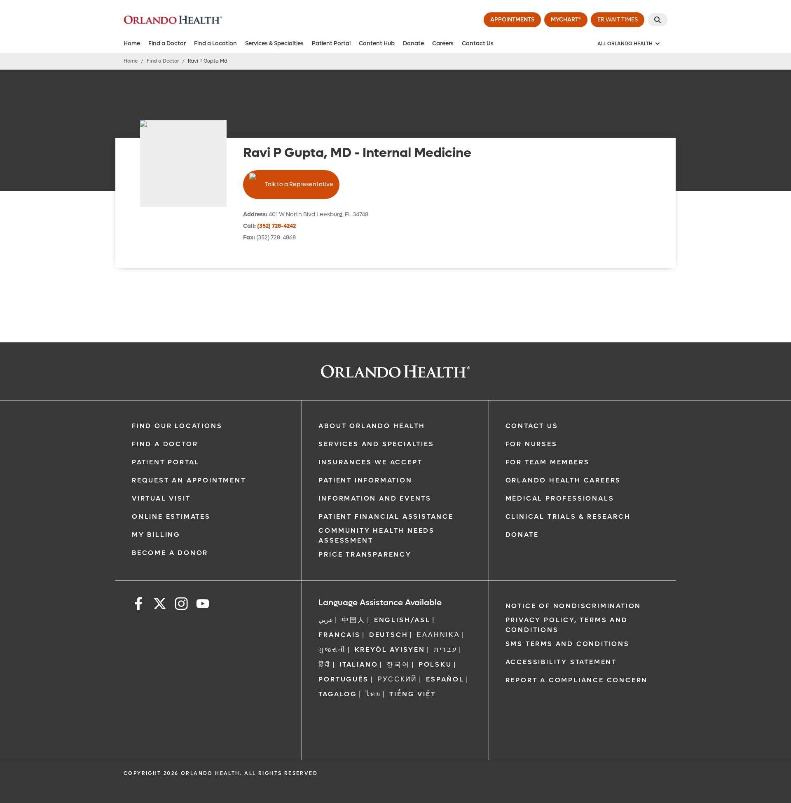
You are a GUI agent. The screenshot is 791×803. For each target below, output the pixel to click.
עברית (445, 649)
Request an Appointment (189, 480)
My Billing (156, 534)
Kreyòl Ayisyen (390, 649)
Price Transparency (364, 554)
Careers (443, 43)
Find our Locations (177, 425)
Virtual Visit (161, 498)
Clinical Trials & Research (568, 516)
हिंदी (324, 664)
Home (132, 43)
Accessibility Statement (561, 662)
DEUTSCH (388, 634)
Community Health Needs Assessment (376, 535)
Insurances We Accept (370, 462)
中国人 (353, 620)
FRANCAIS (339, 634)
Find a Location (215, 43)
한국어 (398, 664)
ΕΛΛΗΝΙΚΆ (438, 634)
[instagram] (181, 605)
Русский (397, 679)
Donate (413, 43)
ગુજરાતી (332, 649)
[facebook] (138, 605)
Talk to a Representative (299, 184)
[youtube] (202, 605)
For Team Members (547, 462)
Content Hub (377, 43)
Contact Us (478, 43)
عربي (325, 620)
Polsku (435, 664)
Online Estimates (171, 516)
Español (445, 679)
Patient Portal (331, 43)
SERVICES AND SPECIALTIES (376, 444)
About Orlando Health (371, 425)
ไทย (373, 694)
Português (343, 679)
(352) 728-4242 (276, 226)
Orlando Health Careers (563, 480)
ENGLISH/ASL (402, 620)
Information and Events (374, 498)
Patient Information (365, 480)
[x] (159, 605)
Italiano (358, 664)
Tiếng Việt (412, 694)
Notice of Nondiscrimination (573, 606)
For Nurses (531, 444)
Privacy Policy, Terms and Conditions (566, 625)
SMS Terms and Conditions (567, 643)
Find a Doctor (167, 43)
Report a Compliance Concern (576, 680)
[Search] (657, 19)
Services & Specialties (274, 43)
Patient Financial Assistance (385, 516)
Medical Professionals (559, 498)
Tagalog (337, 694)
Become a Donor (170, 552)
